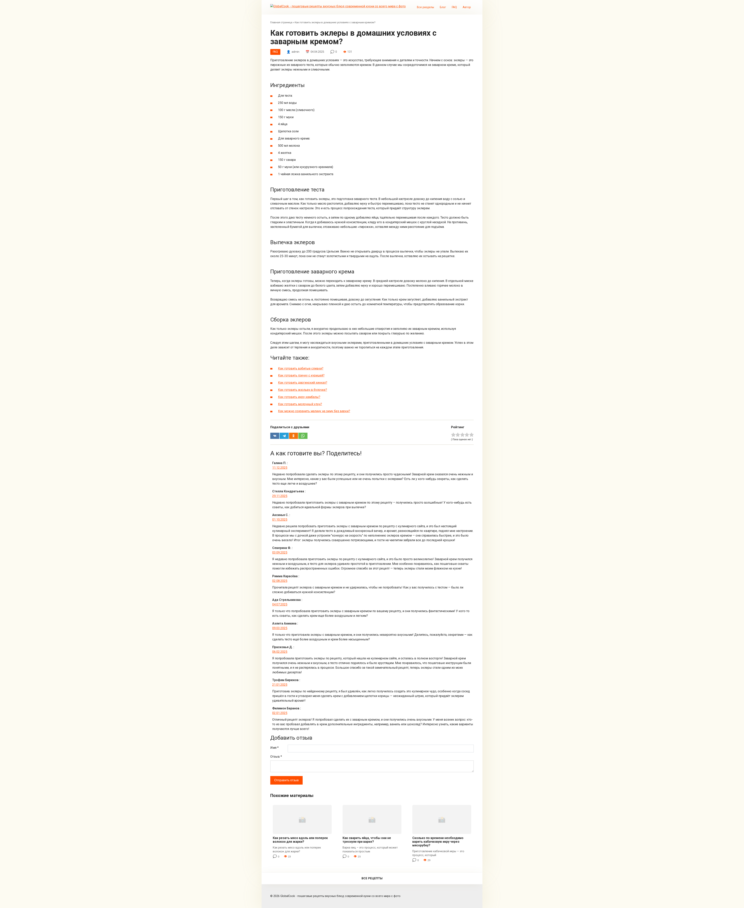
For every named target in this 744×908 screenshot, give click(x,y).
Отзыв (276, 756)
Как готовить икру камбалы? (299, 397)
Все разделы (425, 7)
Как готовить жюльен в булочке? (302, 390)
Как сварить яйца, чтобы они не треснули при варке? (367, 839)
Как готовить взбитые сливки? (300, 368)
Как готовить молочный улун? (300, 404)
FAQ (454, 7)
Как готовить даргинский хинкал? (302, 382)
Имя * (274, 747)
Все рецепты (372, 878)
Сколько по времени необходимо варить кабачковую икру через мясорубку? (437, 841)
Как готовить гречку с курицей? (301, 375)
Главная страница (281, 22)
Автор (467, 7)
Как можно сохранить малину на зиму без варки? (314, 411)
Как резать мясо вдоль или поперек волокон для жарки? (300, 839)
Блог (443, 7)
